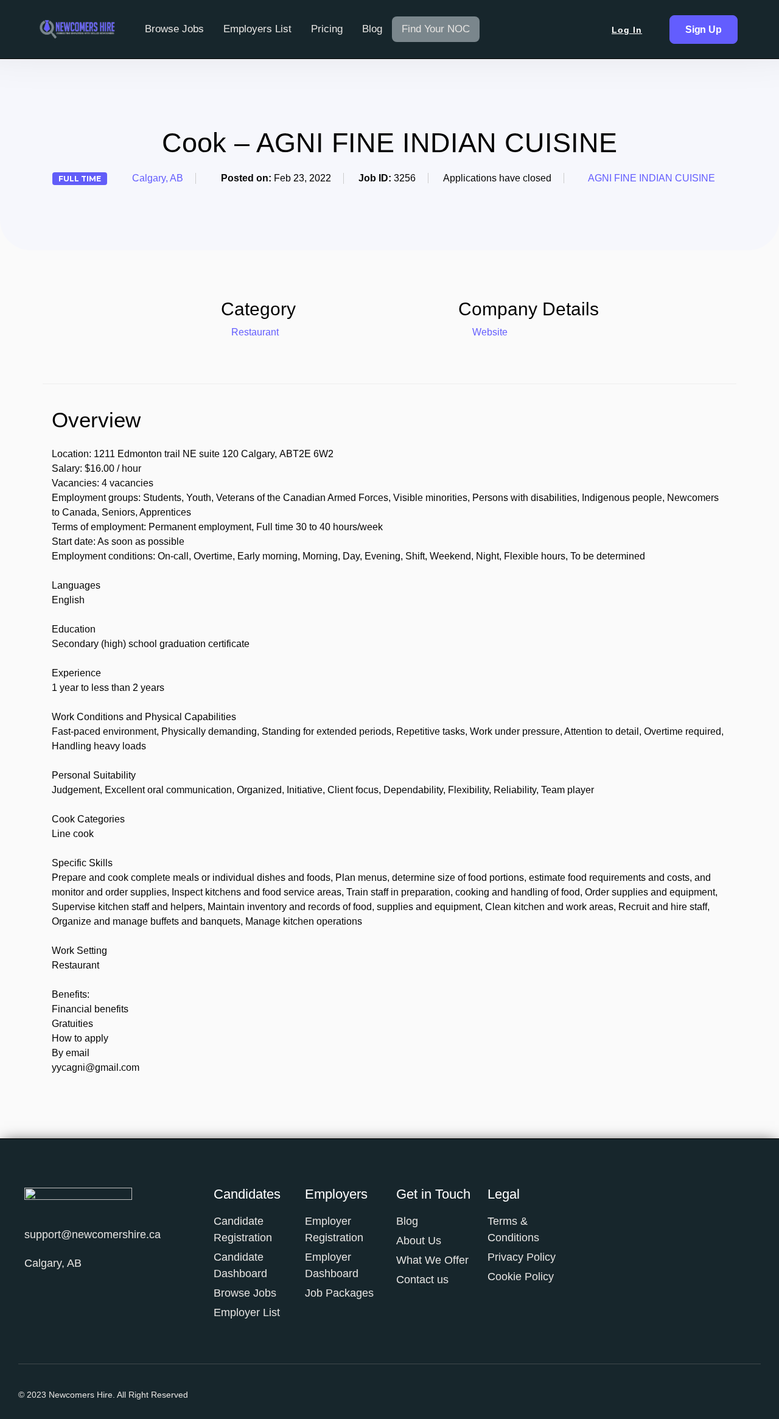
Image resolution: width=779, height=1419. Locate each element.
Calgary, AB (157, 178)
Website (489, 332)
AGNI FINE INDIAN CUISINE (651, 178)
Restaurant (255, 332)
